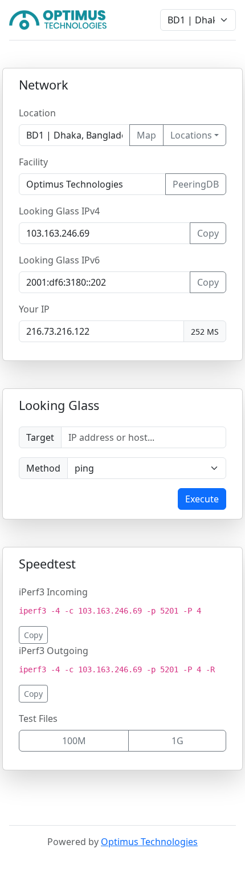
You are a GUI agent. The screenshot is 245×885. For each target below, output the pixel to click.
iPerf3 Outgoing (53, 650)
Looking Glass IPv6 (59, 260)
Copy (208, 233)
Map (146, 135)
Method (43, 468)
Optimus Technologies (149, 841)
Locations (191, 135)
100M (74, 740)
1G (177, 740)
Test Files (38, 718)
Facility (33, 162)
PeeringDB (196, 184)
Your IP (34, 309)
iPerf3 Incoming (53, 592)
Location (37, 113)
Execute (202, 499)
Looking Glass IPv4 (59, 211)
